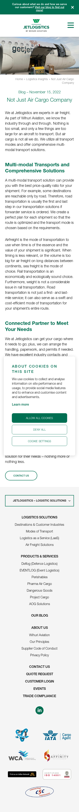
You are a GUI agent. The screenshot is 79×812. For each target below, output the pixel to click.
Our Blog (39, 616)
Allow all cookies (39, 418)
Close (72, 7)
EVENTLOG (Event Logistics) (39, 570)
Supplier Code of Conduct (39, 648)
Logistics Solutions (39, 517)
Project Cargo (39, 597)
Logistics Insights (37, 79)
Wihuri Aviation (39, 635)
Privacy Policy (39, 655)
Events (39, 689)
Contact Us (39, 667)
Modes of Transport (39, 531)
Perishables (40, 577)
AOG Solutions (39, 604)
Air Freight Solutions (40, 544)
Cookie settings (39, 441)
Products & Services (39, 556)
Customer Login (39, 682)
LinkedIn (39, 710)
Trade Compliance (39, 696)
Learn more (20, 405)
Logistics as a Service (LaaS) (39, 538)
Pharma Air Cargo (39, 584)
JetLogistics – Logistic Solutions (39, 501)
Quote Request (39, 674)
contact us (21, 476)
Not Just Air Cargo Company (62, 80)
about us (39, 628)
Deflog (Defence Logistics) (39, 563)
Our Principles (39, 641)
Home (19, 79)
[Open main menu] (70, 25)
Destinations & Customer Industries (39, 524)
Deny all (39, 429)
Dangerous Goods (39, 590)
